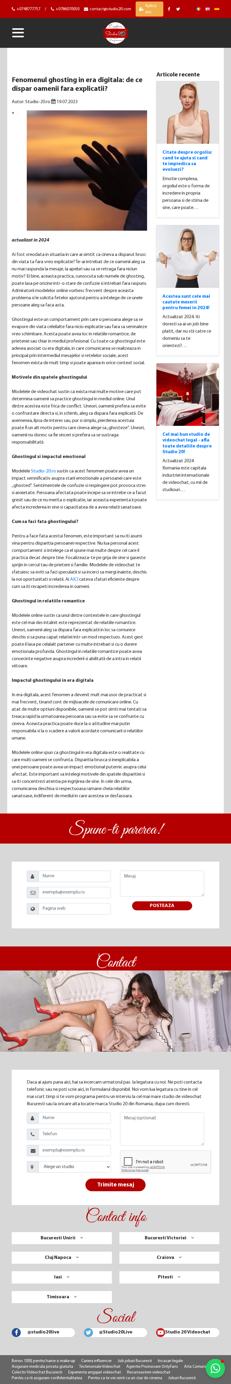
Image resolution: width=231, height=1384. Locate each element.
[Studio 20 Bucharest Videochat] (207, 9)
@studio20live (43, 1332)
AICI (74, 579)
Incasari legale (170, 1361)
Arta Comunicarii (198, 1366)
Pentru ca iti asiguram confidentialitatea (47, 1378)
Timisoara (58, 1297)
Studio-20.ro (43, 471)
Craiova (165, 1257)
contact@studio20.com (110, 9)
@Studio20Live (115, 1332)
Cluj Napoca (58, 1257)
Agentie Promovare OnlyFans (152, 1366)
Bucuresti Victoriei (165, 1238)
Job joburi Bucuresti (135, 1361)
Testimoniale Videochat (99, 1366)
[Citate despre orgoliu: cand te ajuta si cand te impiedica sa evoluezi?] (187, 112)
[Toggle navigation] (18, 33)
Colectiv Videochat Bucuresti (37, 1372)
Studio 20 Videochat (187, 1332)
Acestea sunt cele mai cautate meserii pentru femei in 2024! (186, 302)
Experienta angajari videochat (94, 1372)
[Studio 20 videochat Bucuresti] (198, 9)
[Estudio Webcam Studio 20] (216, 9)
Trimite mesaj (115, 1185)
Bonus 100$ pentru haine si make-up (43, 1361)
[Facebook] (170, 9)
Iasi (58, 1277)
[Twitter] (179, 9)
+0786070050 (67, 9)
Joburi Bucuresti (182, 1378)
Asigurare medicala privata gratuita (42, 1366)
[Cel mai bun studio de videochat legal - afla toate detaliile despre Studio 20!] (187, 394)
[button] (215, 1368)
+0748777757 (28, 9)
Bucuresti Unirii (58, 1238)
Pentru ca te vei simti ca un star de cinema (125, 1378)
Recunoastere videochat (148, 1372)
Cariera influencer (96, 1361)
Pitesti (165, 1277)
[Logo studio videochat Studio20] (115, 32)
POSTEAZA (162, 905)
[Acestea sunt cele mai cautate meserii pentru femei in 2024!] (187, 256)
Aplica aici (150, 9)
